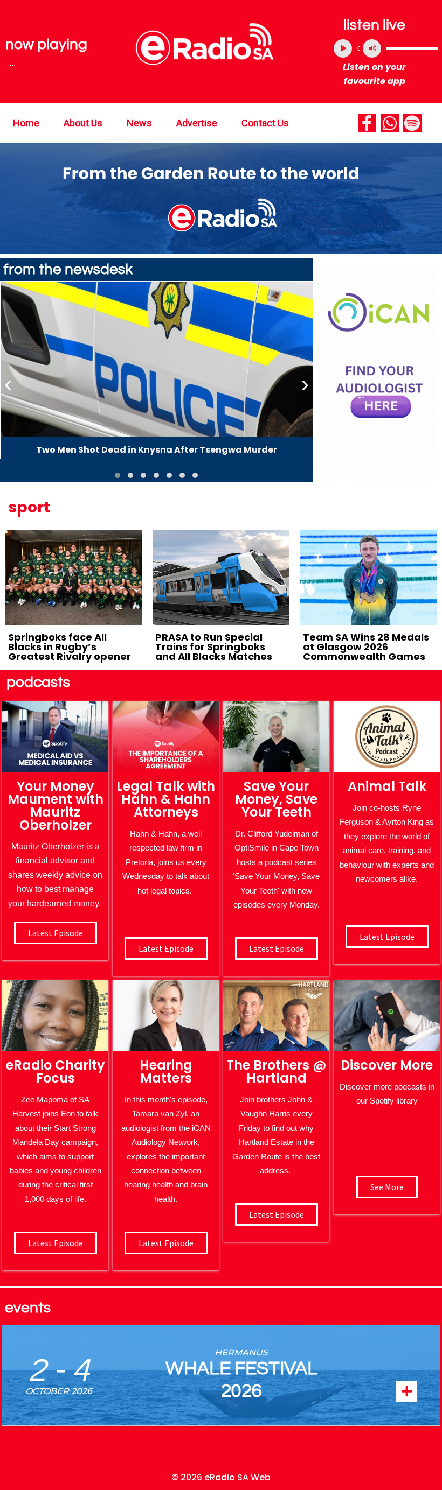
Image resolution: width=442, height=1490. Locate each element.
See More (387, 1187)
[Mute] (372, 48)
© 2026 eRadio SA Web (221, 1477)
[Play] (343, 48)
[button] (117, 475)
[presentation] (8, 384)
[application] (385, 48)
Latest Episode (276, 948)
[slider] (412, 48)
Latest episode (55, 932)
